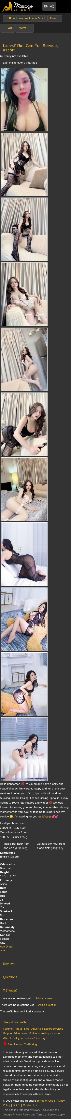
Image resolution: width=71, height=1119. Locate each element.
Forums (8, 1028)
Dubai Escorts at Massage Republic (17, 6)
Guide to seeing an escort (45, 1033)
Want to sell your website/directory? (25, 1038)
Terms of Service (46, 1114)
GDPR (17, 1105)
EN (46, 6)
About (18, 1028)
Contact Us (30, 1105)
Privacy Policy (21, 1114)
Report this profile (15, 1022)
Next (22, 28)
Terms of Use (45, 1100)
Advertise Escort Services (47, 1028)
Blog (26, 1028)
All (10, 28)
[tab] (35, 963)
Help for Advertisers (15, 1033)
